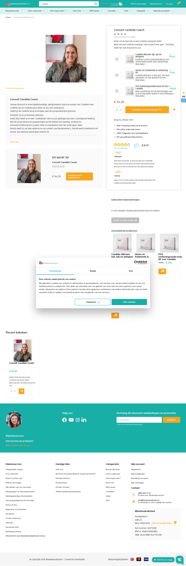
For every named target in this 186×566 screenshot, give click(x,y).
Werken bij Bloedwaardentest (68, 491)
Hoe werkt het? (12, 474)
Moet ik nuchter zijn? (14, 478)
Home (8, 17)
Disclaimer (10, 514)
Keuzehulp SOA (12, 527)
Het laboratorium (63, 478)
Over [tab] (131, 271)
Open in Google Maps (162, 523)
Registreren (136, 469)
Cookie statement (13, 518)
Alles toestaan (129, 302)
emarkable (80, 559)
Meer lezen (140, 64)
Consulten (112, 11)
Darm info (77, 11)
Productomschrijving (15, 88)
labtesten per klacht (161, 11)
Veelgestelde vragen (14, 469)
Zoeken (96, 3)
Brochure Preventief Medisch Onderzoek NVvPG (75, 474)
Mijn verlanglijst (137, 483)
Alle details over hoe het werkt (18, 487)
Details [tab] (93, 271)
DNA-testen (94, 11)
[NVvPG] (116, 4)
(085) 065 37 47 (144, 493)
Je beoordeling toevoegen (125, 37)
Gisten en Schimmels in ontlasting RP (142, 257)
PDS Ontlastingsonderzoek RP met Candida (170, 257)
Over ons (59, 469)
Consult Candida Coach (21, 362)
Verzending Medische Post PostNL (20, 500)
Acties (108, 496)
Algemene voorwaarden (16, 509)
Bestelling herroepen (139, 478)
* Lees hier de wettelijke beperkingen (129, 425)
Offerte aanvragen (138, 4)
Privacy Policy (11, 505)
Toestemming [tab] (55, 271)
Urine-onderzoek (35, 11)
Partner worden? (63, 487)
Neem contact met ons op (18, 445)
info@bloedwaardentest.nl (148, 500)
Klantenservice (156, 4)
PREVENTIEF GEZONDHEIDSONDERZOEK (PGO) (25, 536)
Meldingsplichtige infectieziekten (19, 496)
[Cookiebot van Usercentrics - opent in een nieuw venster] (136, 262)
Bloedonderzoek (12, 11)
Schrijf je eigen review (123, 220)
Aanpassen (91, 302)
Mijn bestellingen (138, 474)
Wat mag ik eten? (57, 11)
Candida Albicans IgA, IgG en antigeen (122, 255)
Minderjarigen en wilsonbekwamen (20, 491)
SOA (126, 11)
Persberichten (61, 483)
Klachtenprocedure (13, 531)
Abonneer (171, 420)
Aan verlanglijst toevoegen (174, 109)
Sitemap (9, 522)
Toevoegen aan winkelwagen (75, 176)
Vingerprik (141, 11)
